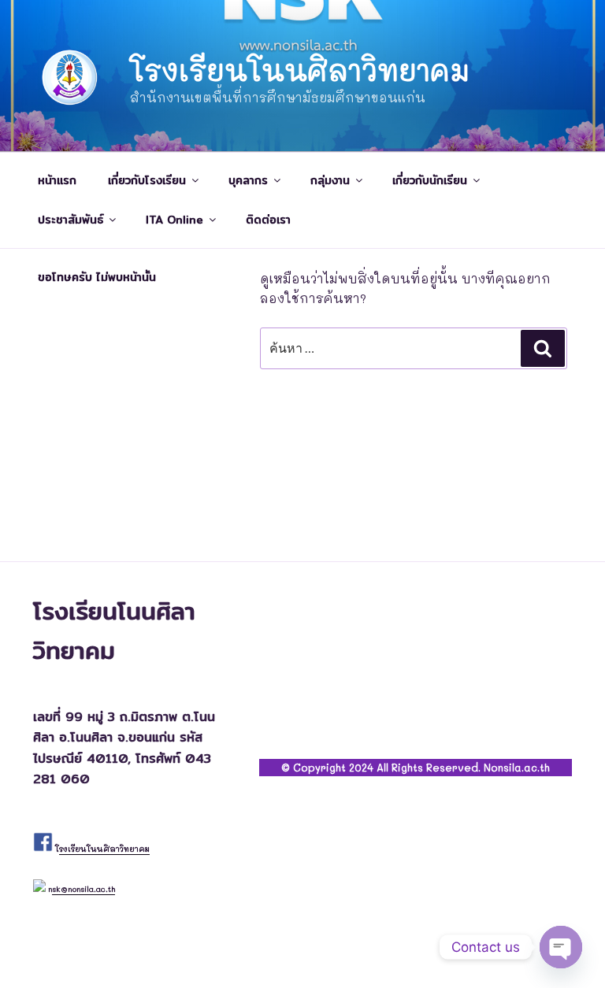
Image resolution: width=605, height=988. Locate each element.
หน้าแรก (57, 180)
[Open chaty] (561, 947)
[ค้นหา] (543, 348)
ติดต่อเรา (268, 219)
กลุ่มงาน (330, 180)
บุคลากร (248, 180)
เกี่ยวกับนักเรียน (429, 180)
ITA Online (174, 219)
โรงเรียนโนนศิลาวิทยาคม (300, 69)
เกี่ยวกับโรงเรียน (147, 180)
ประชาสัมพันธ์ (70, 219)
